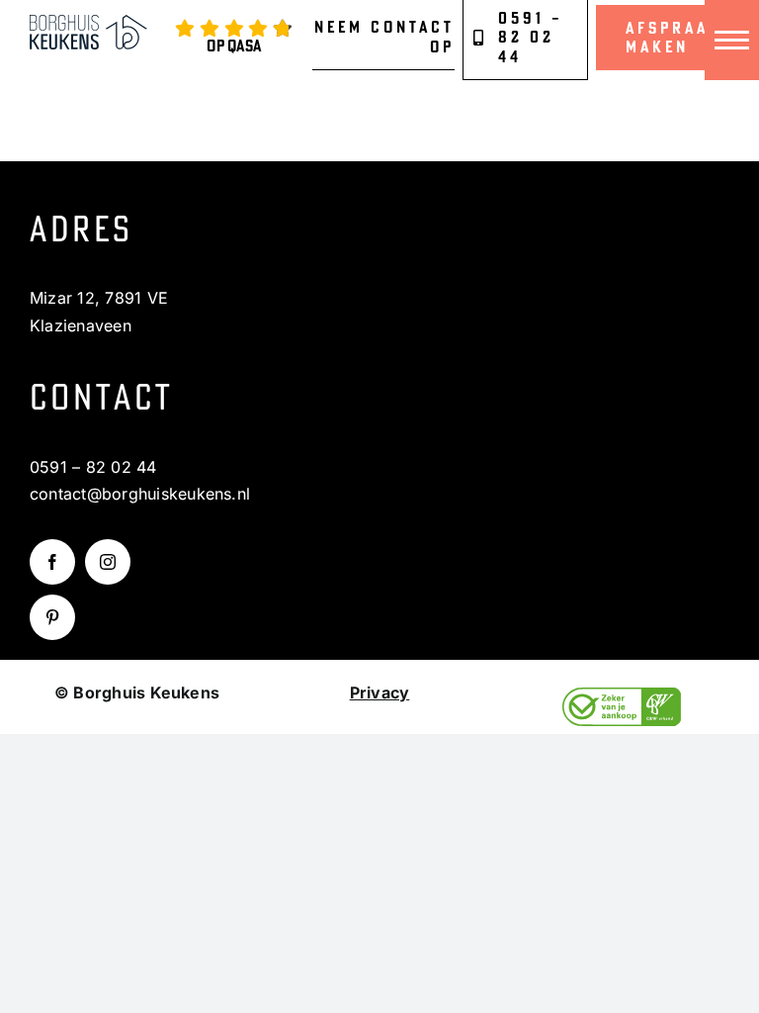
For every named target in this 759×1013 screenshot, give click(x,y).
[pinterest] (52, 617)
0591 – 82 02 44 (93, 467)
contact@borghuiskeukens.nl (140, 494)
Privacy (380, 692)
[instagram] (107, 562)
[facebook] (52, 562)
